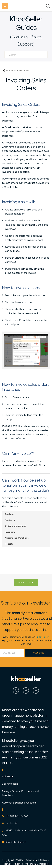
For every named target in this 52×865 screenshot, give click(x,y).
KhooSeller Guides (26, 23)
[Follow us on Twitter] (26, 692)
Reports (9, 544)
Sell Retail (7, 776)
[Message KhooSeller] (36, 692)
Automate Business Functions (19, 802)
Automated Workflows (17, 538)
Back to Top (26, 582)
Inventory (10, 532)
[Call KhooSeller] (16, 692)
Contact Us (11, 823)
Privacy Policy (42, 636)
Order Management (15, 526)
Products (10, 520)
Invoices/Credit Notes (17, 70)
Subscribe (38, 653)
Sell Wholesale (10, 783)
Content (9, 514)
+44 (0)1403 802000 (17, 815)
